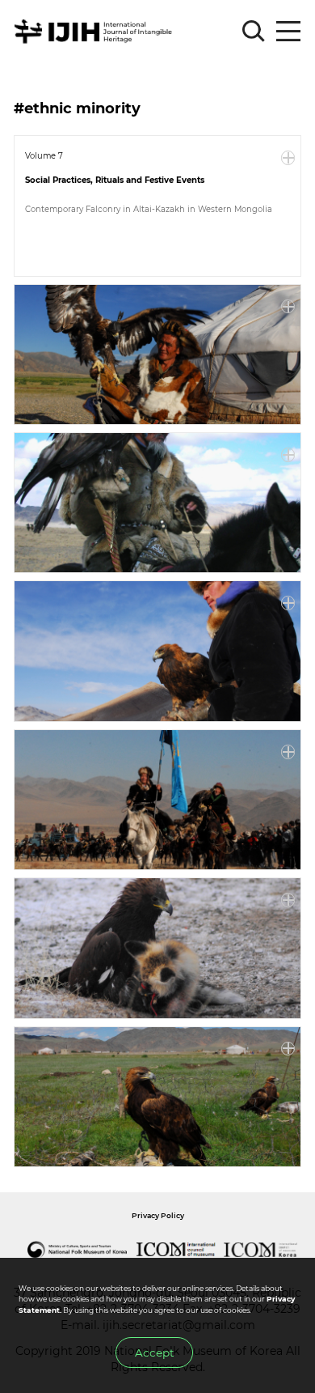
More (288, 158)
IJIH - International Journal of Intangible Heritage (96, 31)
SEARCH (254, 31)
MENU (288, 31)
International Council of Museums (175, 1250)
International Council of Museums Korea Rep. (261, 1250)
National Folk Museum (77, 1250)
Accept (154, 1352)
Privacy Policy (158, 1215)
